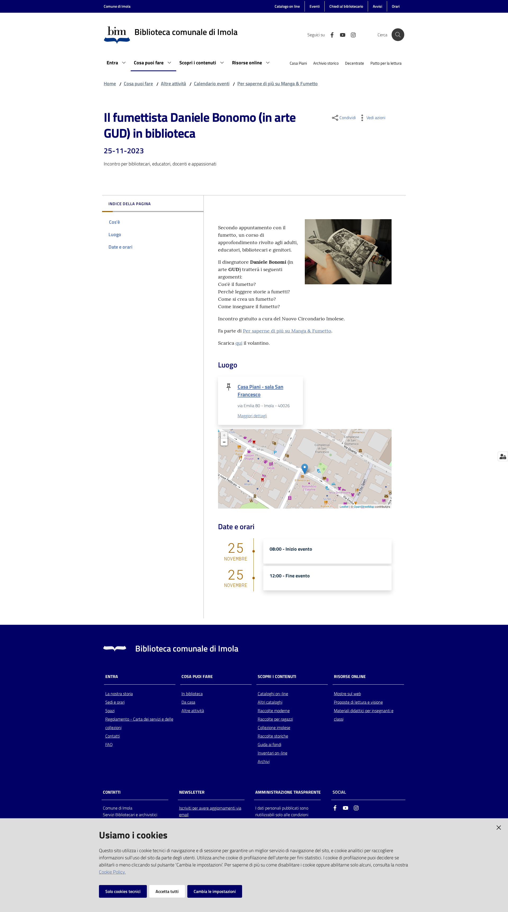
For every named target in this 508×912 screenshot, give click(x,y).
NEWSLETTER (192, 792)
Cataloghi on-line (273, 693)
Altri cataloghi (270, 702)
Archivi (264, 761)
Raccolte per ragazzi (275, 719)
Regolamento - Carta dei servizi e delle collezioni (139, 723)
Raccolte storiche (273, 736)
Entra (111, 676)
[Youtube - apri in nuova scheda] (340, 34)
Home (110, 83)
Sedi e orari (115, 702)
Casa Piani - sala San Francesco (260, 390)
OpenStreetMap (364, 506)
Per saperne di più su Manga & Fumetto (277, 83)
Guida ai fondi (269, 744)
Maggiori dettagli (252, 415)
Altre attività (173, 83)
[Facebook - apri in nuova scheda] (330, 34)
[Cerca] (398, 34)
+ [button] (224, 435)
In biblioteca (192, 693)
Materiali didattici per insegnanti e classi (363, 714)
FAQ (109, 744)
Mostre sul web (347, 693)
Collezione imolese (274, 727)
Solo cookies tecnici (122, 891)
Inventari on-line (272, 753)
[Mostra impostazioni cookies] (503, 456)
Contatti (112, 736)
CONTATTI (112, 792)
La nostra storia (119, 693)
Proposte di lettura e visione (358, 702)
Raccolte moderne (274, 710)
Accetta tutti (167, 891)
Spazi (110, 710)
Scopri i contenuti (277, 676)
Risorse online (350, 676)
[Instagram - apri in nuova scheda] (351, 34)
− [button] (224, 442)
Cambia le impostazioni (215, 891)
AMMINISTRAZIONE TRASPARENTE (288, 792)
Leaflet (344, 506)
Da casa (188, 702)
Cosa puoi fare (138, 83)
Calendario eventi (211, 83)
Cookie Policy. (112, 871)
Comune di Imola (117, 6)
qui (238, 343)
